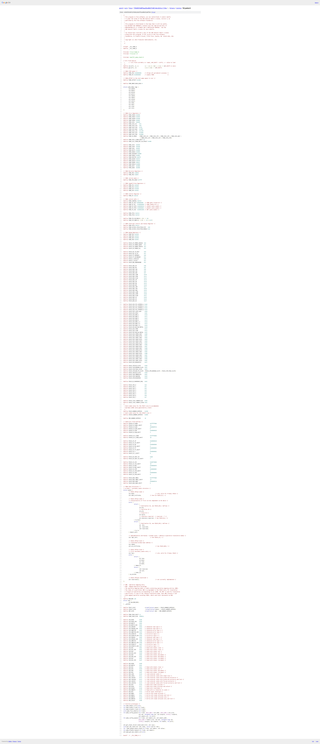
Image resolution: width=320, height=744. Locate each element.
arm (126, 8)
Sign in (316, 2)
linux (130, 8)
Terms (19, 741)
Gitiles (10, 741)
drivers (172, 8)
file (153, 12)
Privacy (14, 741)
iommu (178, 8)
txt (313, 741)
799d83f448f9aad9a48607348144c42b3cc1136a (150, 8)
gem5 (121, 8)
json (317, 741)
